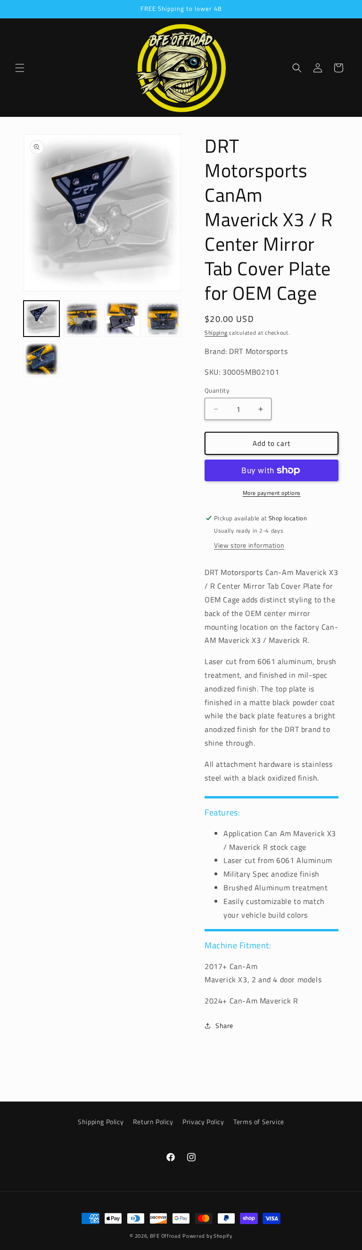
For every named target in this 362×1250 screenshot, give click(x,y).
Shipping (216, 332)
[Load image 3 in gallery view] (122, 319)
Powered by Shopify (207, 1236)
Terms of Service (258, 1122)
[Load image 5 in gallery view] (41, 359)
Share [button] (224, 1025)
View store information (249, 545)
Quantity (217, 390)
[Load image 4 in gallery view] (163, 319)
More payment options (272, 493)
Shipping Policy (100, 1122)
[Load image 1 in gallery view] (41, 319)
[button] (19, 68)
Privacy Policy (203, 1122)
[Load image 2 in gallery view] (82, 319)
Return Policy (153, 1122)
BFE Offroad (165, 1236)
